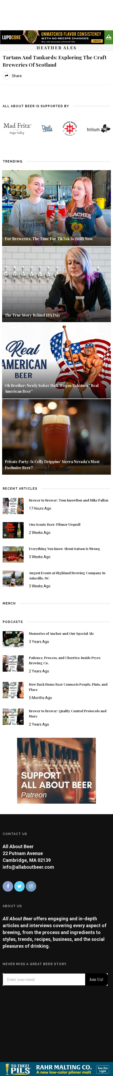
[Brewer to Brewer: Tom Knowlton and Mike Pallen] (13, 505)
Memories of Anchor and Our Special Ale (61, 633)
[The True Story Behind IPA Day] (56, 284)
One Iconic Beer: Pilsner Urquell (54, 524)
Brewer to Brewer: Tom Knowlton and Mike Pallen (68, 500)
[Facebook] (8, 886)
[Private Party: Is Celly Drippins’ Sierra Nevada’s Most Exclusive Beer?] (56, 436)
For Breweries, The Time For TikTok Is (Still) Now (49, 238)
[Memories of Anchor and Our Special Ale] (13, 639)
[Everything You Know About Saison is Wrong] (13, 554)
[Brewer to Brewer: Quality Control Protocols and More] (13, 716)
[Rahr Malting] (56, 1068)
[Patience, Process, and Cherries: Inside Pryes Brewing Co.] (13, 663)
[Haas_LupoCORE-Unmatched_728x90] (56, 37)
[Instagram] (31, 886)
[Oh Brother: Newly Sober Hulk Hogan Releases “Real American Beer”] (56, 360)
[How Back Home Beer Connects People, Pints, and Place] (13, 689)
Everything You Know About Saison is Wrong (64, 549)
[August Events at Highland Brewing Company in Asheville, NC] (13, 578)
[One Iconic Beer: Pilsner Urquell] (13, 530)
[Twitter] (19, 886)
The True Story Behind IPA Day (32, 315)
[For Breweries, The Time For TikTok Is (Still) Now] (56, 207)
